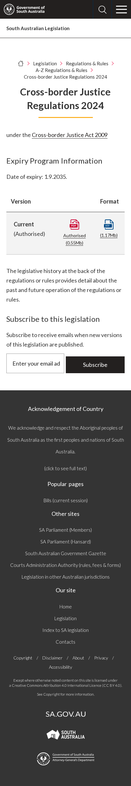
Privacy (101, 657)
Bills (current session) (66, 500)
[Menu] (121, 9)
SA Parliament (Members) (65, 530)
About (78, 657)
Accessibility (60, 667)
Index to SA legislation (65, 630)
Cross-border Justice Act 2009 (69, 134)
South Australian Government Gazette (65, 553)
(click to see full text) (65, 468)
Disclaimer (52, 657)
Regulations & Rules (87, 63)
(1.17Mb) (109, 235)
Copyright (22, 657)
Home (65, 606)
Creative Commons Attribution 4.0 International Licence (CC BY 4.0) (66, 685)
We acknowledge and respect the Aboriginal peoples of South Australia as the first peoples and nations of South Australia (65, 439)
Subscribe (95, 364)
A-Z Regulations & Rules (61, 70)
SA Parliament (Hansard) (65, 541)
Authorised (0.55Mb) (74, 239)
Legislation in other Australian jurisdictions (66, 577)
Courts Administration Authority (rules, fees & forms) (65, 565)
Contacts (65, 642)
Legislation (45, 63)
